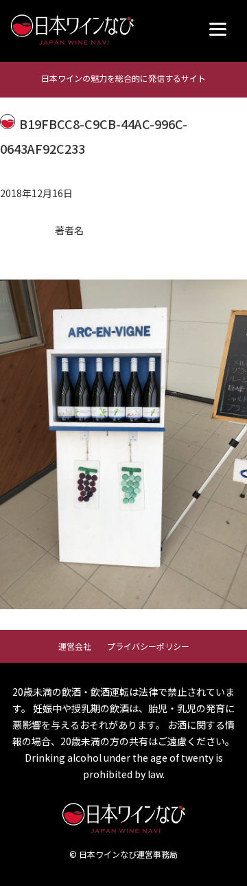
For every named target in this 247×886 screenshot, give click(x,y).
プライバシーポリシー (148, 646)
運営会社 (74, 646)
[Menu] (218, 29)
